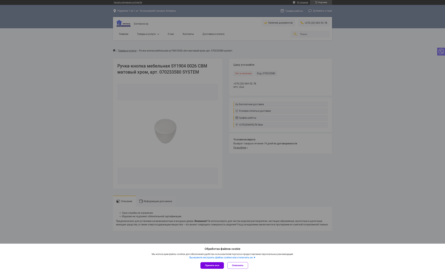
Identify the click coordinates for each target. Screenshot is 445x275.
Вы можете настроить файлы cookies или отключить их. (221, 257)
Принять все (212, 265)
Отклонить (238, 265)
